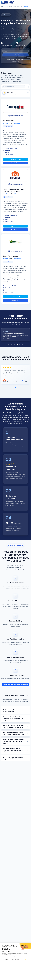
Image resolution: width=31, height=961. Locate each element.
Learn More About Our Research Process (15, 684)
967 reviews (17, 194)
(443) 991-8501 (16, 226)
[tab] (8, 344)
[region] (15, 334)
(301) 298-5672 (16, 159)
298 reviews (17, 258)
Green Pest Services (10, 256)
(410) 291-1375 (16, 296)
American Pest (8, 120)
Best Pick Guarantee (20, 38)
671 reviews (17, 123)
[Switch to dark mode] (25, 2)
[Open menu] (29, 2)
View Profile (14, 163)
